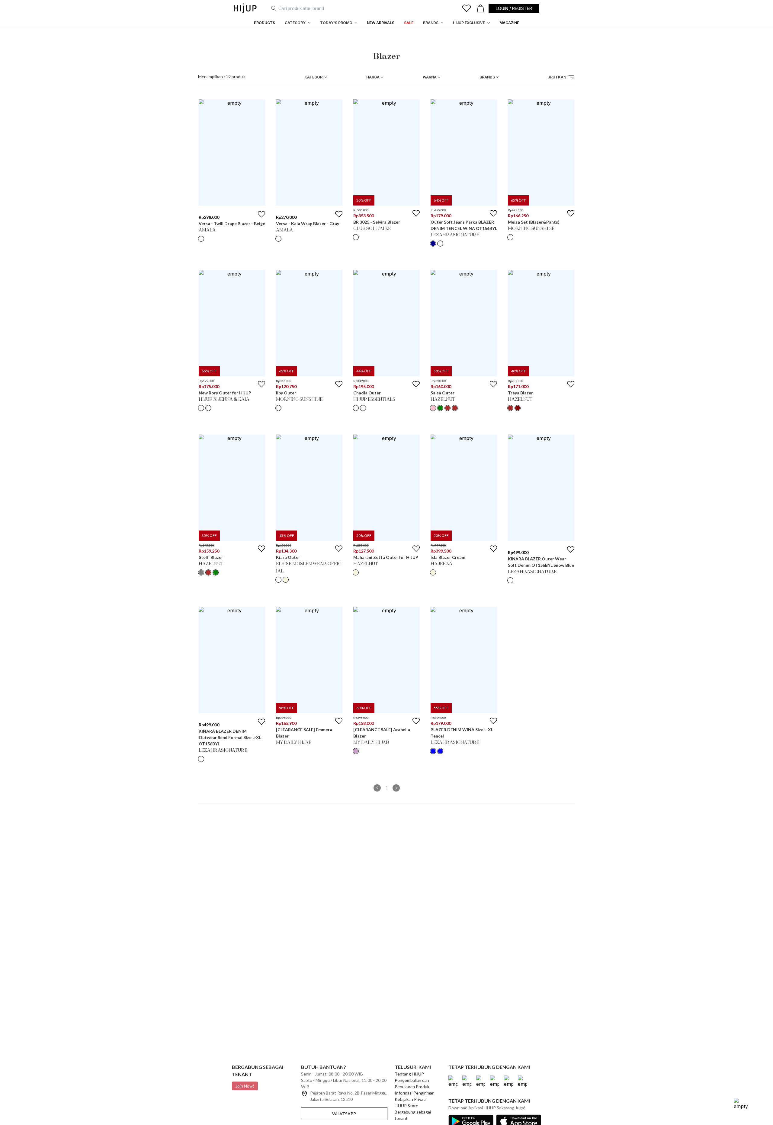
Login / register (514, 8)
